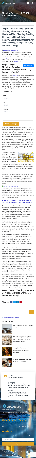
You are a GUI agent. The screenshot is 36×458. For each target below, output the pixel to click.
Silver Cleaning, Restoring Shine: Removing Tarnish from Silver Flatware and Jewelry (22, 339)
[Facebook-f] (3, 455)
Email (4, 102)
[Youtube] (8, 455)
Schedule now (28, 65)
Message (5, 109)
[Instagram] (10, 455)
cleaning (4, 58)
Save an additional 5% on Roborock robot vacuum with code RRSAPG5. (17, 201)
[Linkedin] (12, 455)
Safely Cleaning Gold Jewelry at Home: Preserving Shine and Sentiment (22, 350)
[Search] (31, 312)
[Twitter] (5, 455)
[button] (27, 2)
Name (4, 95)
